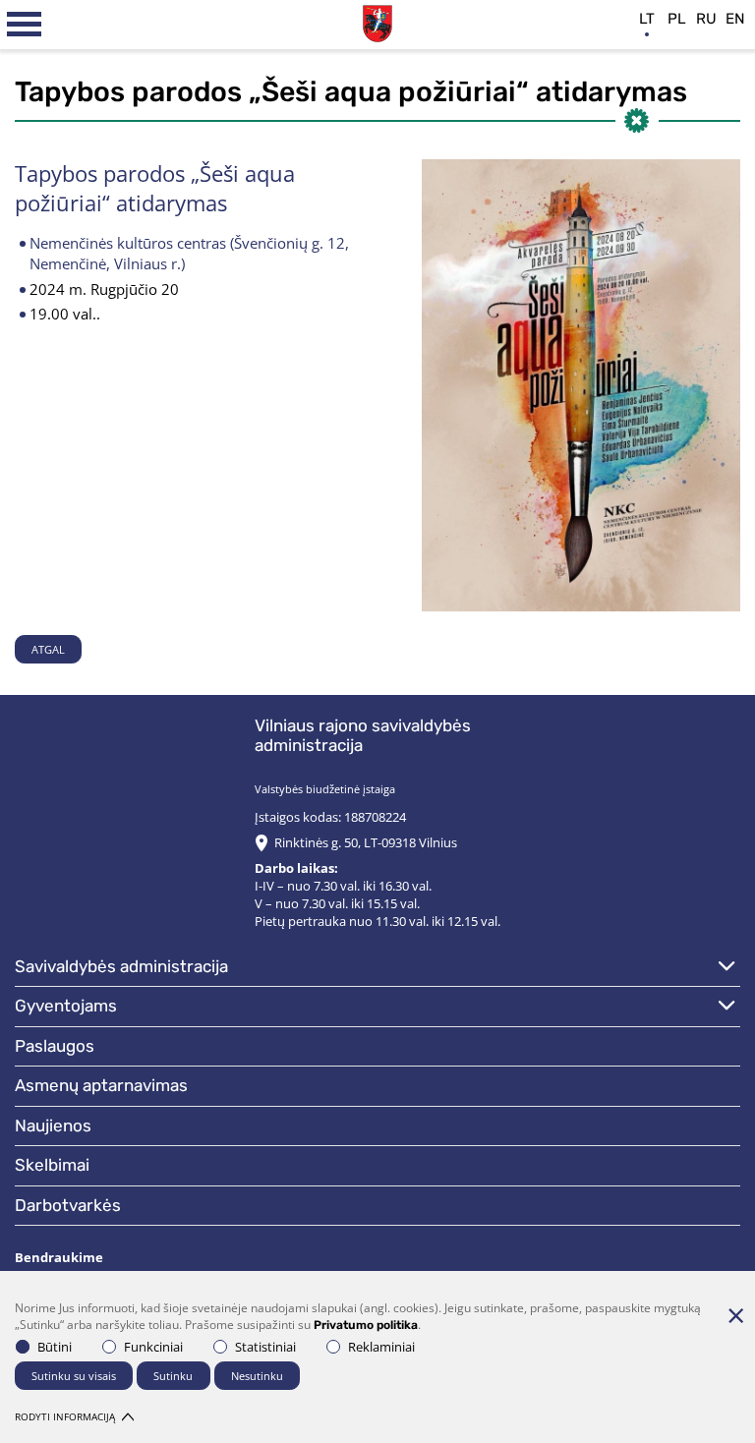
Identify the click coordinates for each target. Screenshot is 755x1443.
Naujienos (53, 1125)
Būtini (54, 1347)
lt (647, 19)
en (735, 19)
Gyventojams (66, 1005)
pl (677, 19)
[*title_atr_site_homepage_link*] (377, 21)
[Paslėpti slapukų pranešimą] (735, 1315)
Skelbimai (52, 1165)
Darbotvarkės (68, 1205)
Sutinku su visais (73, 1375)
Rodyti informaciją (65, 1416)
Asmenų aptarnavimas (101, 1085)
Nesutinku (257, 1375)
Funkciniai (153, 1347)
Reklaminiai (381, 1347)
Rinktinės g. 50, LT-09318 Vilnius (365, 842)
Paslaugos (54, 1046)
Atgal (48, 649)
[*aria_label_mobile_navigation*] (24, 24)
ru (706, 19)
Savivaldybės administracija (121, 966)
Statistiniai (265, 1347)
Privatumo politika (366, 1325)
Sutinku (173, 1375)
